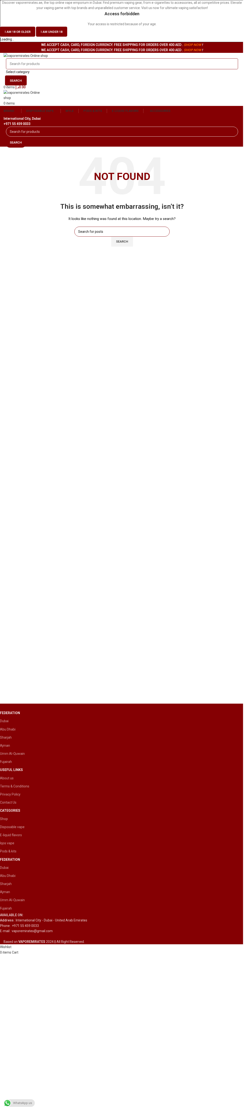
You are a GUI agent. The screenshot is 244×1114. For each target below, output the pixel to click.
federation (10, 713)
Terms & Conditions (14, 786)
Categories (10, 810)
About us (7, 778)
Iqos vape (7, 843)
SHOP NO (191, 45)
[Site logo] (26, 55)
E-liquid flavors (11, 835)
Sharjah (6, 737)
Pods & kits (8, 851)
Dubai (4, 721)
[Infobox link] (118, 920)
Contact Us (8, 802)
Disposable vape (12, 827)
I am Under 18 (51, 32)
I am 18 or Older (17, 32)
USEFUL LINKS (11, 770)
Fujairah (6, 762)
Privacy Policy (10, 794)
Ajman (5, 745)
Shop (4, 819)
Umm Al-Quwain (12, 754)
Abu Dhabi (7, 729)
